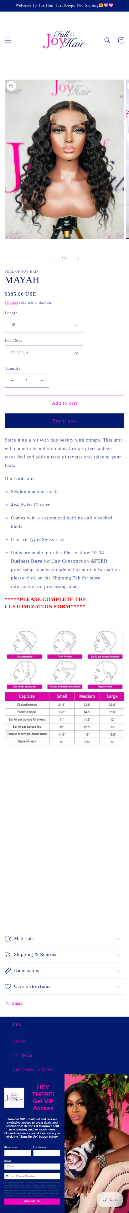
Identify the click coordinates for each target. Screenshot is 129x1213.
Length (11, 313)
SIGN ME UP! (32, 1201)
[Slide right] (78, 258)
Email (7, 1161)
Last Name (40, 1147)
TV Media (22, 1055)
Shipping (11, 302)
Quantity (13, 368)
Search (19, 1041)
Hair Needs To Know (33, 1069)
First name (11, 1147)
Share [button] (17, 1003)
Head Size (14, 340)
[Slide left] (51, 258)
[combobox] (9, 1176)
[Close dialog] (126, 1077)
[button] (8, 40)
